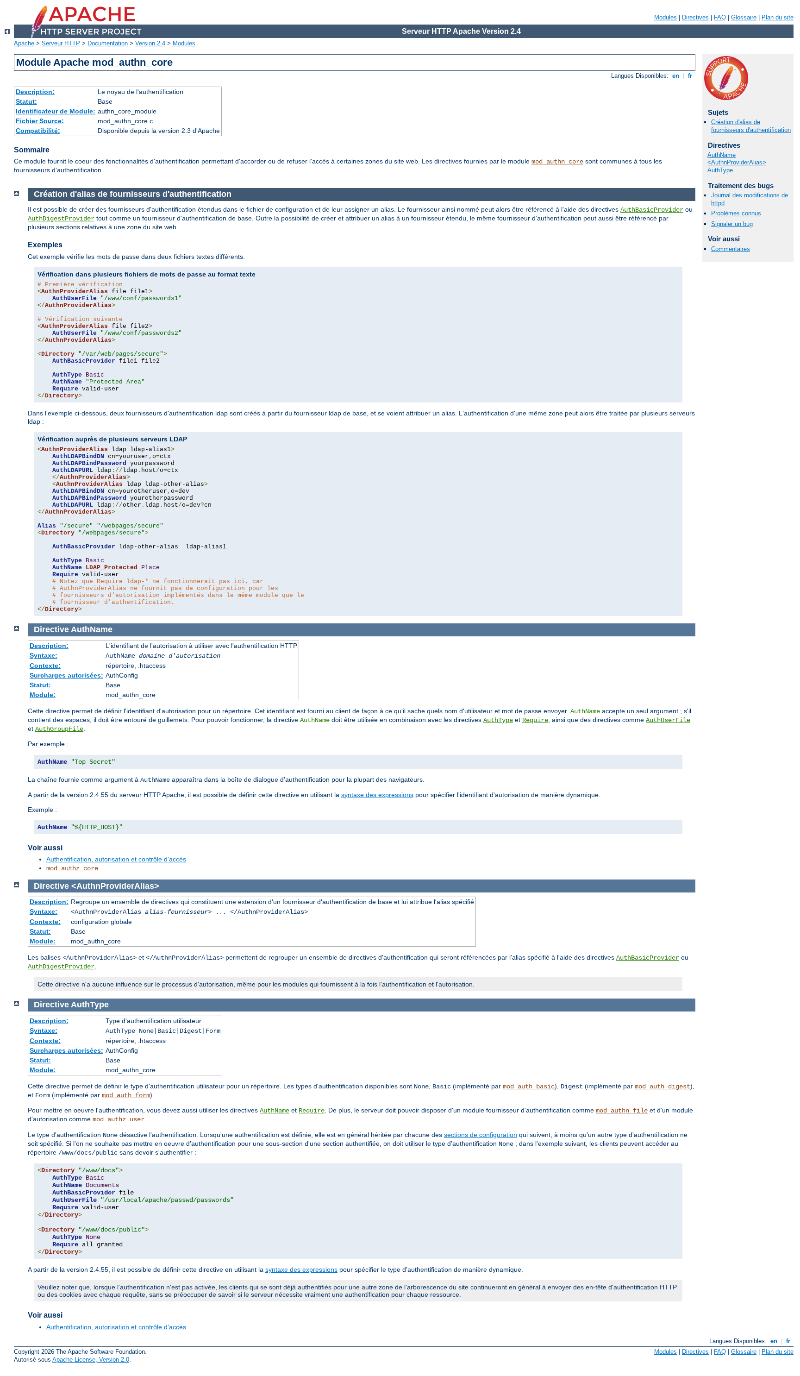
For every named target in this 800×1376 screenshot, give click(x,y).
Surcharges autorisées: (66, 675)
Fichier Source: (40, 121)
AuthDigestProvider (61, 218)
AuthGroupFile (59, 729)
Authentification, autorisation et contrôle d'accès (116, 859)
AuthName (721, 154)
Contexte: (45, 665)
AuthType (720, 170)
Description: (35, 91)
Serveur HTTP (61, 43)
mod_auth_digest (662, 1086)
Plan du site (778, 17)
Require (535, 720)
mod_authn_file (622, 1110)
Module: (43, 694)
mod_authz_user (118, 1119)
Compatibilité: (38, 130)
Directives (695, 17)
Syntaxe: (43, 655)
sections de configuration (480, 1134)
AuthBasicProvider (651, 210)
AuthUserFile (668, 720)
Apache (24, 43)
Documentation (108, 43)
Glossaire (743, 17)
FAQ (720, 17)
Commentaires (730, 248)
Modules (665, 17)
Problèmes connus (736, 213)
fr (690, 75)
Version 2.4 (150, 43)
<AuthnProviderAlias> (736, 162)
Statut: (26, 101)
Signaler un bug (732, 223)
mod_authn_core (557, 161)
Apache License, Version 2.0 (90, 1359)
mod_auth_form (126, 1095)
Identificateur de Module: (55, 111)
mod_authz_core (72, 868)
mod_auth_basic (529, 1086)
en (675, 75)
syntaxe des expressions (377, 794)
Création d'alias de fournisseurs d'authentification (751, 126)
